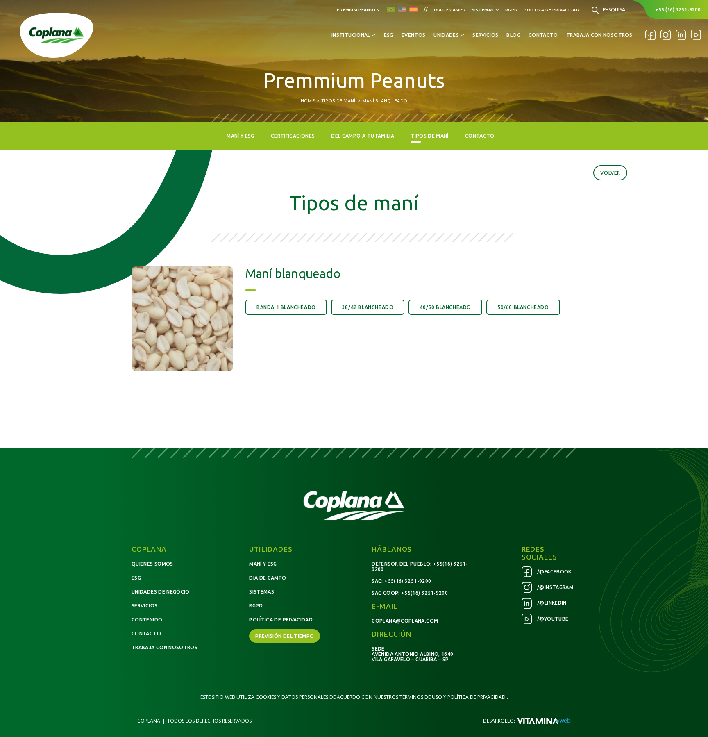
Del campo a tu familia (362, 136)
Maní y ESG (240, 136)
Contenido (147, 619)
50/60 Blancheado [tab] (523, 307)
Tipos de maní (430, 136)
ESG (388, 35)
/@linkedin (551, 602)
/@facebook (554, 571)
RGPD (256, 605)
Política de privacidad (551, 9)
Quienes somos (152, 563)
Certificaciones (293, 136)
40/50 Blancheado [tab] (445, 307)
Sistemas (261, 591)
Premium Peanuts (358, 9)
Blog (513, 35)
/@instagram (554, 587)
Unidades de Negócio (161, 591)
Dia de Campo (450, 9)
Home (308, 101)
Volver (610, 172)
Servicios (485, 35)
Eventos (414, 35)
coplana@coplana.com (405, 620)
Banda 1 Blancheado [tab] (286, 307)
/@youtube (552, 618)
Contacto (543, 35)
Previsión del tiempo (284, 636)
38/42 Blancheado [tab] (368, 307)
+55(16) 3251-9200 (407, 581)
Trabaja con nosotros (599, 35)
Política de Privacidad (281, 619)
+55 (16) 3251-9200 (678, 9)
